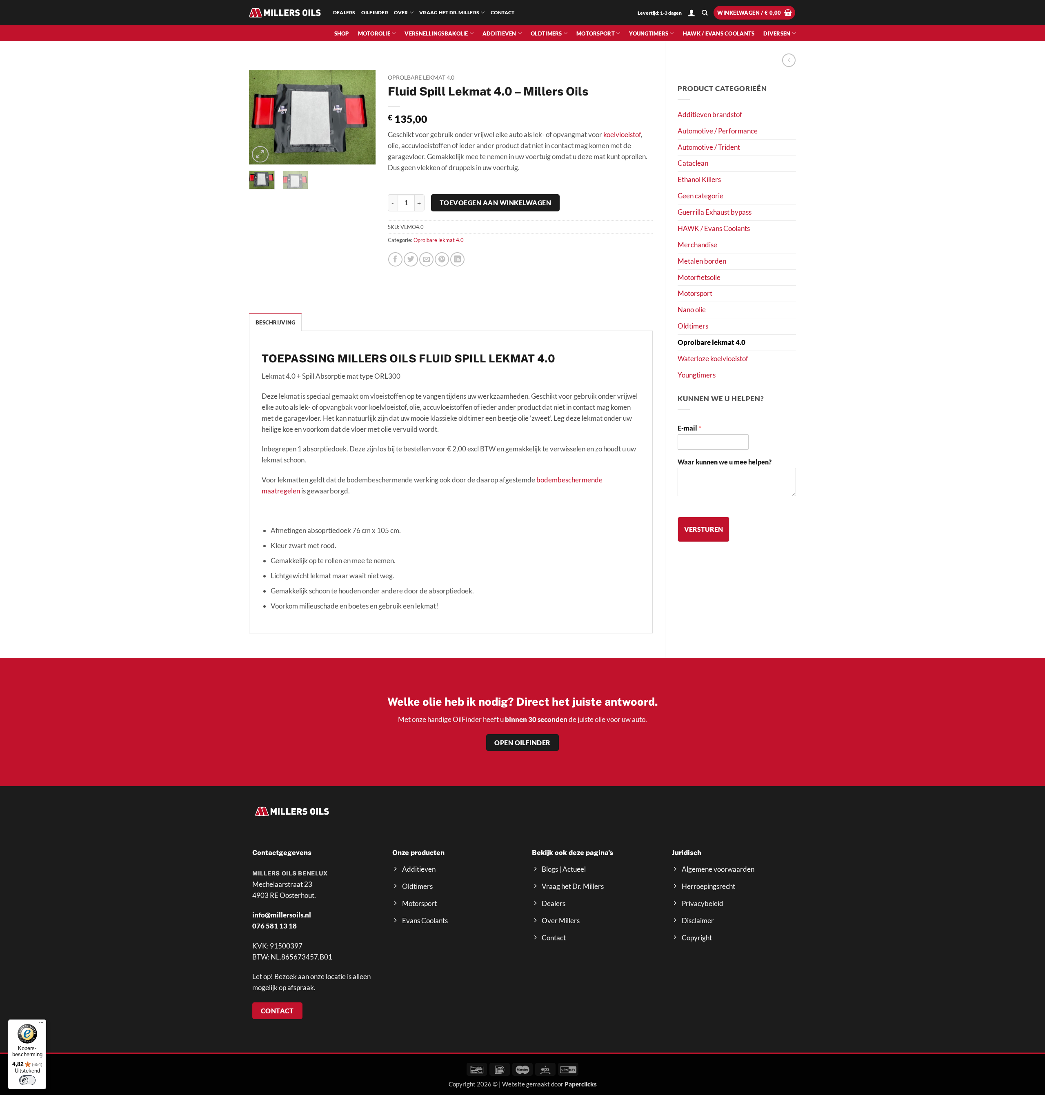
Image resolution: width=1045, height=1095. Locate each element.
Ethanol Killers (699, 179)
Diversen (776, 33)
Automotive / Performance (718, 131)
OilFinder (374, 12)
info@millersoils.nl (281, 915)
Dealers (344, 12)
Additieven (499, 33)
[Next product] (789, 60)
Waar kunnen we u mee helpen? (725, 462)
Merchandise (697, 244)
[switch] (27, 1080)
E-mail (689, 428)
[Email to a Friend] (426, 259)
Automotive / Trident (709, 147)
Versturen (703, 529)
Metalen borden (702, 261)
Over (401, 12)
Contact (503, 12)
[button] (691, 13)
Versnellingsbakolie (436, 33)
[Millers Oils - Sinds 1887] (285, 12)
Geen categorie (700, 195)
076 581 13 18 (274, 926)
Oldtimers (546, 33)
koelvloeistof (622, 134)
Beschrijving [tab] (275, 322)
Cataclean (693, 163)
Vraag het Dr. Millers (449, 12)
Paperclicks (581, 1084)
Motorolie (374, 33)
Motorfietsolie (699, 277)
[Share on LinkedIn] (457, 259)
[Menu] (41, 1024)
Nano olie (692, 309)
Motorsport (595, 33)
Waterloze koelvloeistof (713, 358)
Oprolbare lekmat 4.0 (711, 342)
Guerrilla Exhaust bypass (715, 212)
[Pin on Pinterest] (442, 259)
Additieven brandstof (710, 114)
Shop (341, 33)
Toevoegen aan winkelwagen (495, 203)
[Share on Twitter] (411, 259)
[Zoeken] (704, 12)
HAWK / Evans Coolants (719, 33)
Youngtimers (648, 33)
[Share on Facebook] (395, 259)
